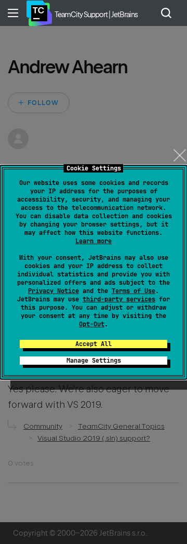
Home (39, 13)
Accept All (93, 344)
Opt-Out (91, 324)
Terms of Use (133, 291)
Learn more (93, 241)
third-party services (119, 299)
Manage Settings (93, 360)
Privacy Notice (53, 291)
